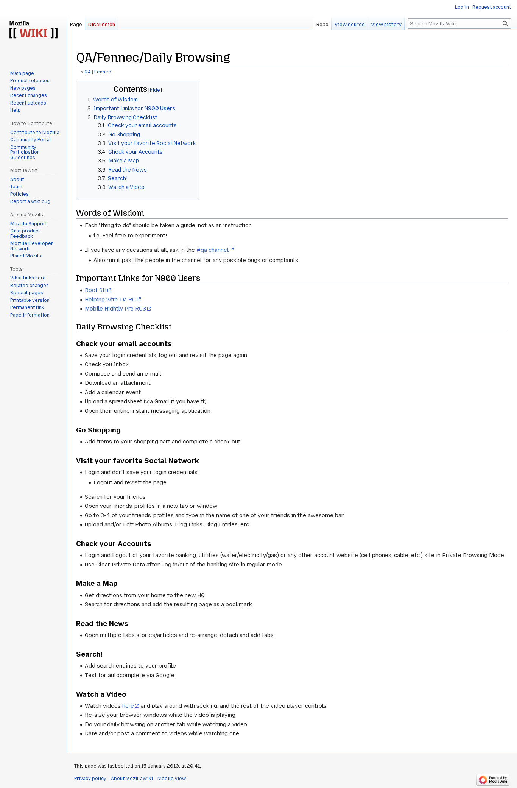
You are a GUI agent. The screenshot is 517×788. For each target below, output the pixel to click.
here (128, 705)
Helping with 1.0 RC (110, 299)
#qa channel (212, 250)
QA (87, 72)
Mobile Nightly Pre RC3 (115, 308)
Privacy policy (90, 778)
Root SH (95, 290)
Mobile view (171, 778)
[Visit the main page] (33, 30)
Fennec (102, 72)
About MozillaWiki (132, 778)
